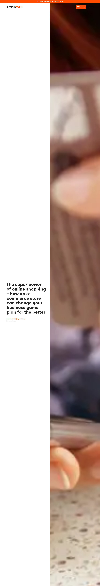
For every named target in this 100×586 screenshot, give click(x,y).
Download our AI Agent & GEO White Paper (51, 1)
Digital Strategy (21, 319)
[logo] (15, 7)
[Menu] (91, 7)
